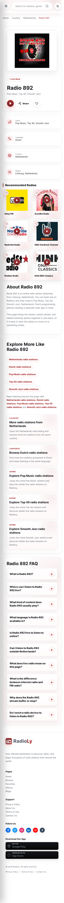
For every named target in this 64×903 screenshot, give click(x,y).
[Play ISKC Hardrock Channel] (47, 231)
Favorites (10, 784)
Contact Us (11, 815)
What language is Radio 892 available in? (26, 619)
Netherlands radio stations (23, 359)
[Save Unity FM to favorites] (6, 193)
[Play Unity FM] (17, 200)
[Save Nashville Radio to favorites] (6, 224)
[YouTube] (35, 830)
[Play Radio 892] (10, 103)
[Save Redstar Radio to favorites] (6, 255)
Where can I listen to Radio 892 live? (26, 588)
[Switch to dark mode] (57, 6)
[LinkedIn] (28, 830)
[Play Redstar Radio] (17, 262)
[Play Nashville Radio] (17, 231)
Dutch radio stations (20, 366)
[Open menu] (6, 6)
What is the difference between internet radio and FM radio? (26, 682)
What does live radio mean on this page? (28, 665)
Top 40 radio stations (20, 381)
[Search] (47, 6)
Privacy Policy (13, 804)
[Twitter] (14, 830)
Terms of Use (12, 811)
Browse (9, 780)
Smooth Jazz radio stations (24, 389)
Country (16, 18)
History (9, 787)
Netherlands (29, 18)
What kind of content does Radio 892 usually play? (26, 604)
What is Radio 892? (21, 573)
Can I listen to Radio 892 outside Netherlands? (24, 649)
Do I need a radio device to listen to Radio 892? (26, 714)
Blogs (8, 791)
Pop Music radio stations (22, 374)
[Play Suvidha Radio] (47, 200)
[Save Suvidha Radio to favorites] (36, 193)
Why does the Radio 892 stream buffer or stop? (24, 699)
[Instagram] (21, 830)
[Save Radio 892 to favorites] (36, 103)
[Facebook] (8, 830)
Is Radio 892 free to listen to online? (27, 634)
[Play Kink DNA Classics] (47, 262)
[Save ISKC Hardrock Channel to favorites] (36, 224)
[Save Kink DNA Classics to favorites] (36, 255)
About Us (10, 808)
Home (6, 18)
